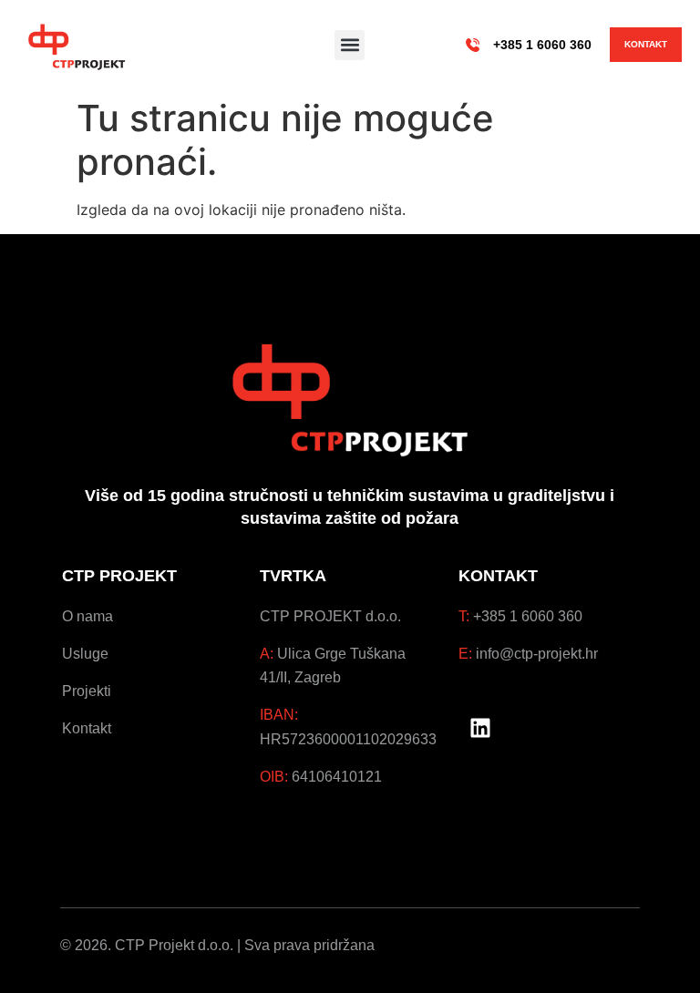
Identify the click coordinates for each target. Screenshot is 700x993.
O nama (87, 616)
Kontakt (86, 728)
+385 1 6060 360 (542, 44)
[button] (350, 45)
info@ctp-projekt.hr (537, 653)
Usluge (85, 653)
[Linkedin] (480, 728)
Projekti (86, 690)
